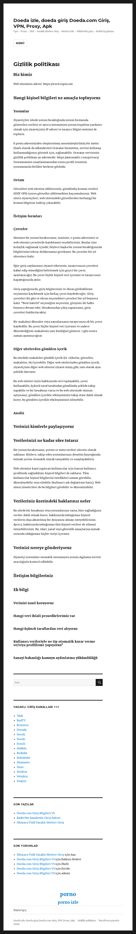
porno (68, 894)
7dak (20, 715)
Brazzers (23, 725)
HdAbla (21, 748)
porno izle (68, 902)
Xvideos (22, 771)
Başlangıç (20, 910)
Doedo (21, 739)
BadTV (21, 720)
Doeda (21, 734)
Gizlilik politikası (87, 920)
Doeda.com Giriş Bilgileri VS (36, 813)
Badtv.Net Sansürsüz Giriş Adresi (38, 817)
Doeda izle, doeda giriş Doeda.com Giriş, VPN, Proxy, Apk (44, 920)
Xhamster (23, 762)
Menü (20, 43)
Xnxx (20, 767)
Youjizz (21, 781)
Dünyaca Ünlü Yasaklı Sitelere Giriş (40, 822)
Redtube (22, 753)
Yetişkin (22, 776)
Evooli (21, 743)
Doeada (22, 729)
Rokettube (23, 757)
